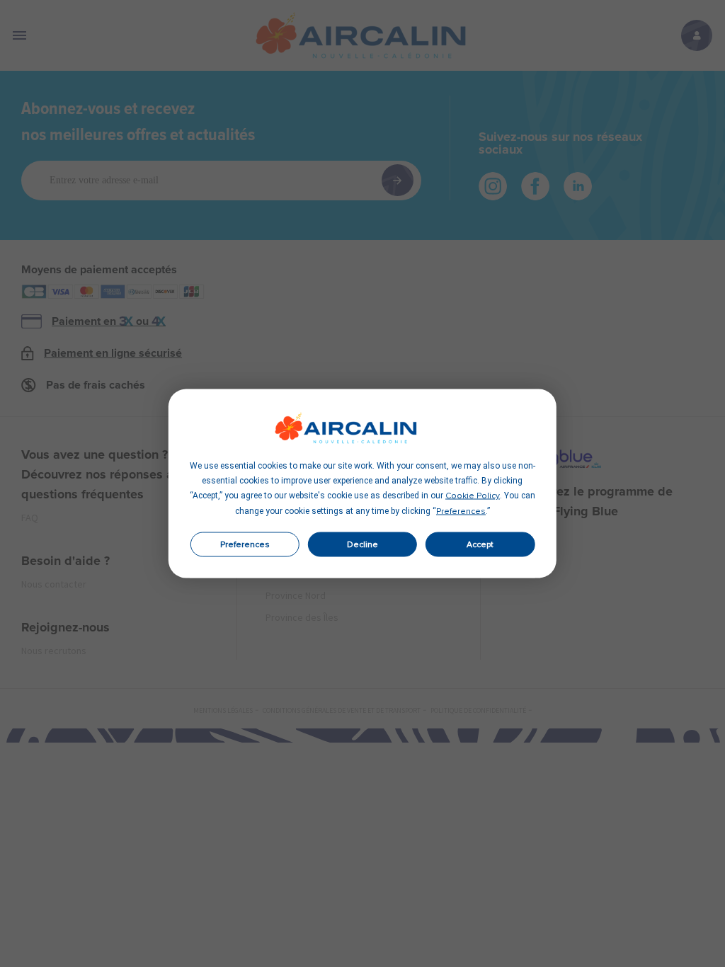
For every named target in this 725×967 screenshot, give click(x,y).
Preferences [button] (461, 512)
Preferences (245, 544)
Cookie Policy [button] (472, 496)
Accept (480, 544)
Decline (362, 544)
